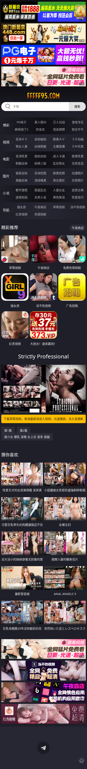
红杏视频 (21, 214)
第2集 (23, 430)
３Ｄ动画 (78, 139)
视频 (6, 142)
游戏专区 (78, 122)
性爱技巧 (78, 197)
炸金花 (40, 129)
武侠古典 (78, 190)
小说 (6, 193)
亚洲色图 (40, 173)
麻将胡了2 (21, 129)
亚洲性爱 (21, 156)
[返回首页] (81, 760)
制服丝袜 (21, 163)
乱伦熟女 (59, 163)
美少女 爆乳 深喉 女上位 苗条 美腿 (27, 437)
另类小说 (40, 197)
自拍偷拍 (40, 139)
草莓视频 (59, 207)
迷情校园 (21, 197)
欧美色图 (59, 173)
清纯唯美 (40, 180)
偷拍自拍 (40, 156)
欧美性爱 (78, 156)
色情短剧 (40, 214)
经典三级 (40, 163)
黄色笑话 (59, 197)
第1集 (8, 430)
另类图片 (78, 180)
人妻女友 (59, 190)
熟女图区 (59, 180)
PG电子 (21, 122)
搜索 (77, 106)
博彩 (6, 125)
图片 (6, 176)
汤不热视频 (77, 207)
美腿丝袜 (21, 180)
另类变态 (78, 163)
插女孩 (21, 207)
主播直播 (59, 146)
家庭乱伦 (40, 190)
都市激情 (21, 190)
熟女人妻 (21, 146)
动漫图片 (78, 173)
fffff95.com (43, 95)
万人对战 (59, 122)
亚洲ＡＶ (21, 139)
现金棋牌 (59, 129)
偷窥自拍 (21, 173)
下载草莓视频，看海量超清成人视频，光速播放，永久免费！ (43, 419)
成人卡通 (59, 156)
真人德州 (40, 122)
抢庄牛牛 (78, 129)
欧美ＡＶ (59, 139)
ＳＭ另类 (78, 146)
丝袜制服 (40, 146)
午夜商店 (40, 207)
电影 (6, 159)
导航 (6, 210)
